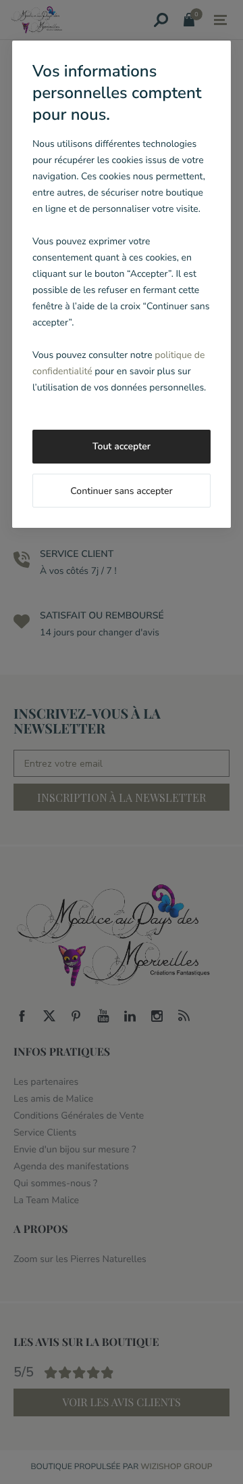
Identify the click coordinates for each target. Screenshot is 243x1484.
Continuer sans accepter (121, 491)
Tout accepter (121, 446)
